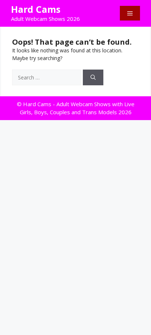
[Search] (93, 77)
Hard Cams (35, 9)
